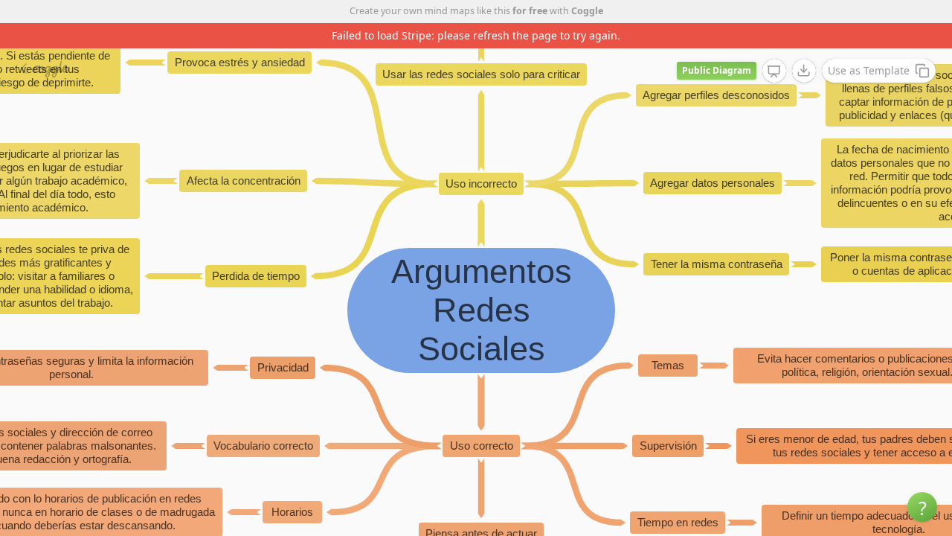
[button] (922, 507)
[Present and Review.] (774, 71)
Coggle (587, 10)
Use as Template (869, 70)
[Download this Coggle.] (804, 71)
